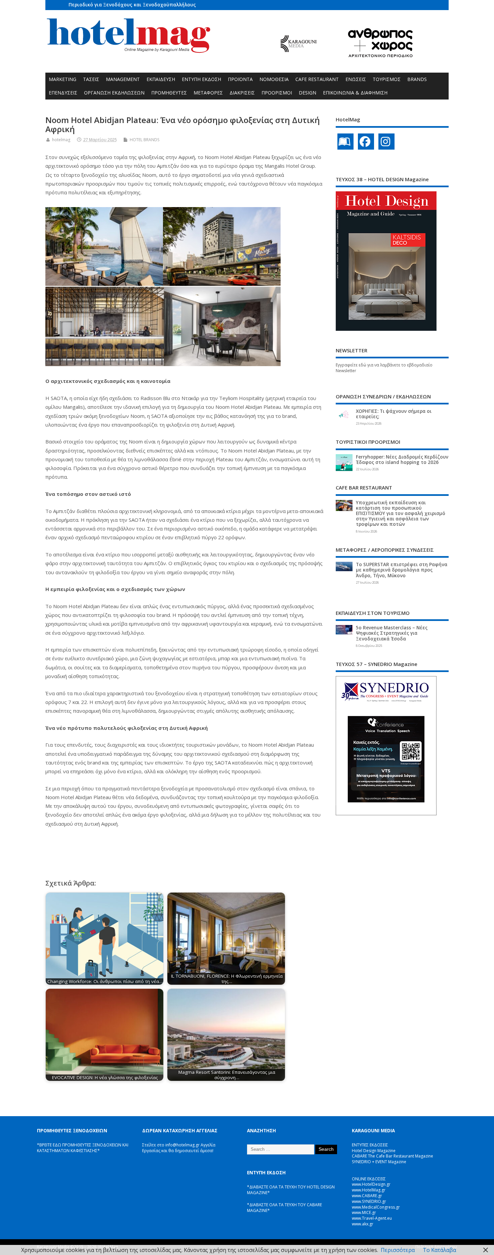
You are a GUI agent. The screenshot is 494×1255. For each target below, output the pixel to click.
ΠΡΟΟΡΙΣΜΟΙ (276, 92)
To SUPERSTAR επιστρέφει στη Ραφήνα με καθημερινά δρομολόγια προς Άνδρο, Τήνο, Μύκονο (401, 569)
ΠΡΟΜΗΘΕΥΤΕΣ (169, 92)
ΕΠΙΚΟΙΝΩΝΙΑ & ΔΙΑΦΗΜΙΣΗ (355, 92)
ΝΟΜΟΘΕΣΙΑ (274, 79)
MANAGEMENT (123, 79)
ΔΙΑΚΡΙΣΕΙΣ (242, 92)
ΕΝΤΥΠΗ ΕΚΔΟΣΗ (201, 79)
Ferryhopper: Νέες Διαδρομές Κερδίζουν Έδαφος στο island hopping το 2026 (402, 459)
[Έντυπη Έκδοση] (345, 141)
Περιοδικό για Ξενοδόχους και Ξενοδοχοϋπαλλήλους (132, 4)
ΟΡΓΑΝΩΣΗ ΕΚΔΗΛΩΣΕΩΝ (114, 92)
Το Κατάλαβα (439, 1250)
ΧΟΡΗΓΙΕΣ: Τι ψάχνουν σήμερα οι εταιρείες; (393, 414)
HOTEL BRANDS (144, 140)
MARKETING (62, 79)
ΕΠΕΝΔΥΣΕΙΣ (63, 92)
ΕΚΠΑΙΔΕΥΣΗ (161, 79)
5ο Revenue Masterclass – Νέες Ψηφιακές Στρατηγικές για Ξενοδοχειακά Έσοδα (391, 633)
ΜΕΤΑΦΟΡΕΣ (208, 92)
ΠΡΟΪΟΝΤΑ (240, 79)
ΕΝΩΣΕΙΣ (355, 79)
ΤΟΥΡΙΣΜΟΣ (387, 79)
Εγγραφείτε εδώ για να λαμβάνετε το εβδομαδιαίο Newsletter (384, 368)
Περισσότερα (398, 1250)
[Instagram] (386, 141)
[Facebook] (366, 141)
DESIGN (307, 92)
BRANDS (417, 79)
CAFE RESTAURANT (317, 79)
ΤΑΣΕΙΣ (91, 79)
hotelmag (61, 140)
